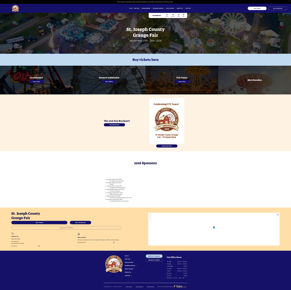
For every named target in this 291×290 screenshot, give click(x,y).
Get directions (81, 242)
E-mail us (14, 246)
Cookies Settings (150, 286)
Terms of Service (139, 286)
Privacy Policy (129, 286)
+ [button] (150, 215)
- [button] (150, 217)
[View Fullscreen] (150, 220)
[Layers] (278, 215)
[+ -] (214, 229)
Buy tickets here (145, 59)
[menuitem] (130, 8)
